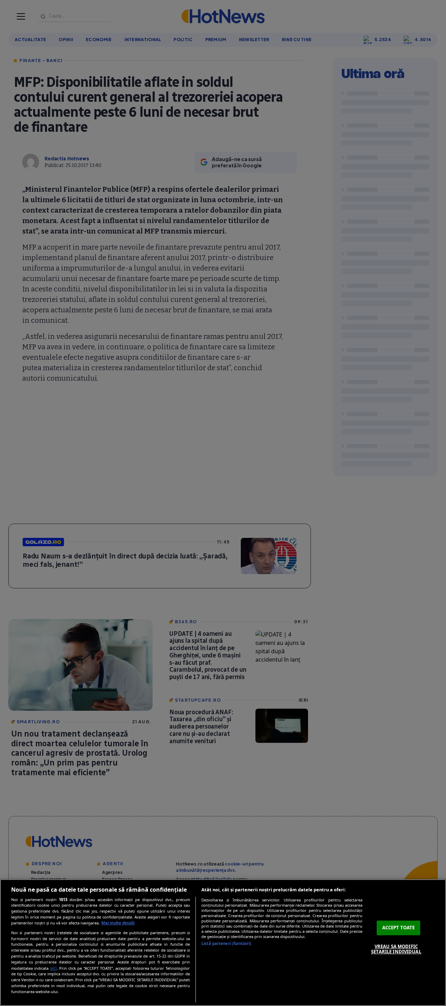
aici (53, 968)
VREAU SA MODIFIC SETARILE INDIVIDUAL (396, 949)
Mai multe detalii (117, 922)
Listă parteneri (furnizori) (226, 943)
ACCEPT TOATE (398, 927)
